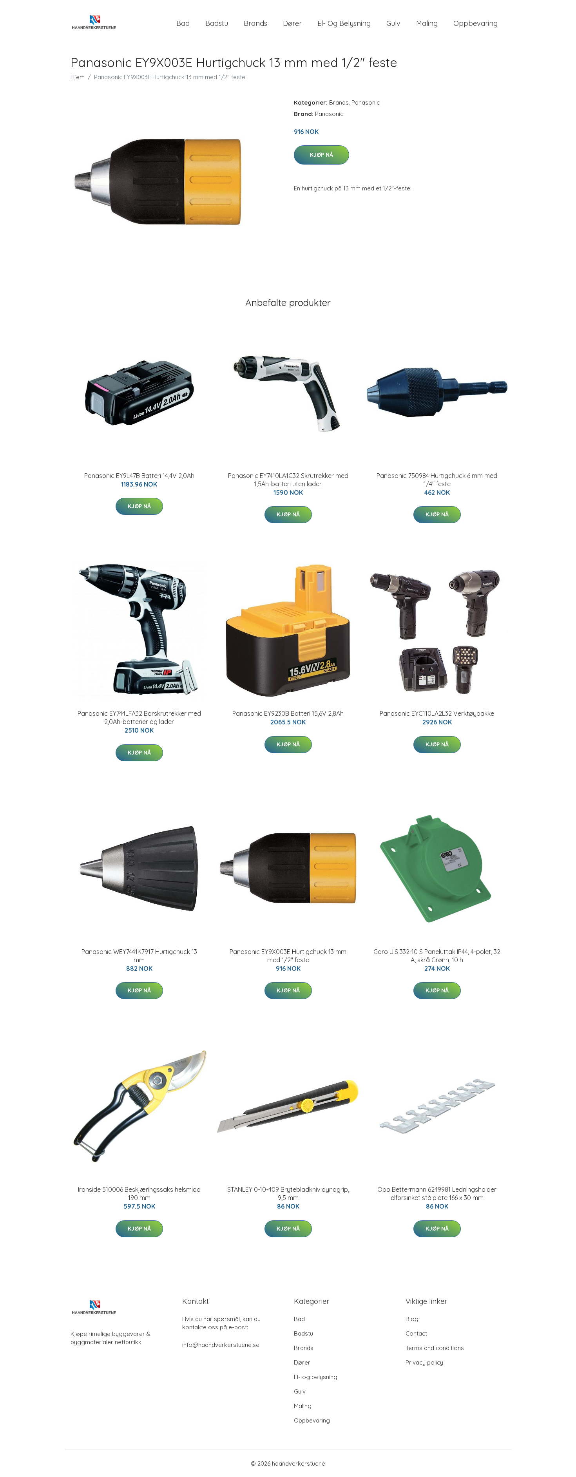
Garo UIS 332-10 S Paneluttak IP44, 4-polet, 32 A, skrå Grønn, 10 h (436, 956)
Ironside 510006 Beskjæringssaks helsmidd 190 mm (139, 1194)
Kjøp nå (321, 154)
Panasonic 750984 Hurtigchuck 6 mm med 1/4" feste (437, 480)
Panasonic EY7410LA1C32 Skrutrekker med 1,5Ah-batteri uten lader (288, 480)
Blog (412, 1319)
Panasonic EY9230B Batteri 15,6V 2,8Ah (288, 713)
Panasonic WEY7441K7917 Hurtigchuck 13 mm (139, 956)
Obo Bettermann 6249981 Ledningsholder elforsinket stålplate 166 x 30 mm (436, 1194)
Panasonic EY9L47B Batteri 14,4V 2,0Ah (139, 476)
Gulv (393, 23)
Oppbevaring (475, 23)
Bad (183, 23)
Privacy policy (424, 1362)
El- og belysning (344, 23)
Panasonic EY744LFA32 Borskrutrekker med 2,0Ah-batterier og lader (139, 718)
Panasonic (365, 102)
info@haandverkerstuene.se (220, 1344)
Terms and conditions (435, 1348)
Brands (255, 23)
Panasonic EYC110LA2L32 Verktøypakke (437, 713)
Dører (292, 23)
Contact (416, 1333)
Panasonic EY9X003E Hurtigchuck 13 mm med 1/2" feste (288, 956)
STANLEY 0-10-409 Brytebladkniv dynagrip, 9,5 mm (288, 1194)
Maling (427, 23)
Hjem (78, 77)
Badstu (216, 23)
